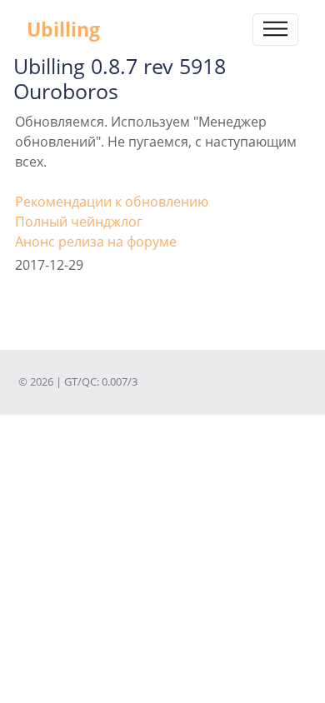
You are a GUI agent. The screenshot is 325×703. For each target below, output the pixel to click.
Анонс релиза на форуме (96, 241)
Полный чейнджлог (78, 221)
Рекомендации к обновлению (111, 201)
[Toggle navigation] (275, 29)
